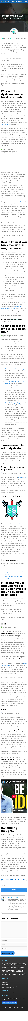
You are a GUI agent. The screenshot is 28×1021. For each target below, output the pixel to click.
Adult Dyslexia (16, 38)
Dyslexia (23, 38)
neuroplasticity (17, 202)
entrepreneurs (17, 661)
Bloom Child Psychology (12, 403)
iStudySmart (22, 477)
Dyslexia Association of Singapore (15, 369)
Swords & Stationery (19, 524)
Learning (6, 38)
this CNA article (6, 124)
